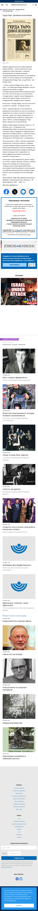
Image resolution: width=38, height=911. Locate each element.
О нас (19, 818)
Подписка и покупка (19, 821)
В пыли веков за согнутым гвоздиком (15, 688)
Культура (14, 344)
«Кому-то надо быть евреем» (15, 455)
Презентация (21, 344)
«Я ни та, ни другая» (12, 489)
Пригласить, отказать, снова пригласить (15, 604)
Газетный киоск (19, 1)
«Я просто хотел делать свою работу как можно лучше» (19, 528)
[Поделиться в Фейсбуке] (6, 191)
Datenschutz (13, 900)
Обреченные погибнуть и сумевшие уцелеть (14, 757)
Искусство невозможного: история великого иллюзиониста (18, 414)
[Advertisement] (19, 319)
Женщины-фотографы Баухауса (17, 565)
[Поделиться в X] (14, 191)
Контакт (19, 837)
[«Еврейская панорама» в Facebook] (17, 878)
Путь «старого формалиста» (15, 377)
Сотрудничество (19, 826)
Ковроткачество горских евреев (17, 621)
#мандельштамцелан (12, 723)
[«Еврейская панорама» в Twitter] (21, 878)
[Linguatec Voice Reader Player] (11, 5)
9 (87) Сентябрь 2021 (8, 11)
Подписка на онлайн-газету (19, 824)
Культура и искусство (9, 9)
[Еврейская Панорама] (19, 4)
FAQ (19, 832)
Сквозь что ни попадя (12, 654)
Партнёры (19, 834)
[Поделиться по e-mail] (31, 191)
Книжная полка (20, 9)
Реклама (19, 829)
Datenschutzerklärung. (6, 867)
